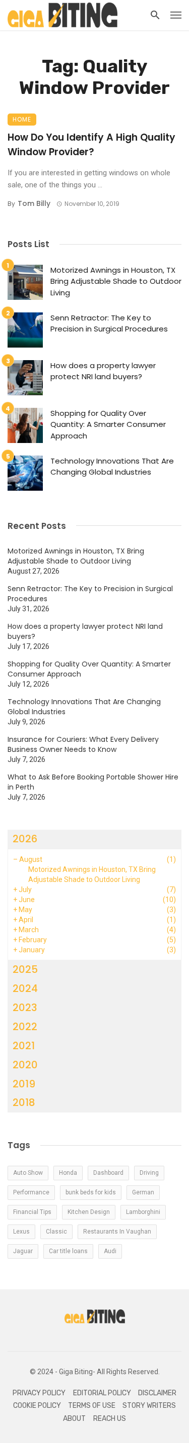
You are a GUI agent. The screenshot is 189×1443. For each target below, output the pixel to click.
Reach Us (109, 1418)
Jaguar (23, 1251)
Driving (149, 1172)
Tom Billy (34, 203)
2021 (24, 1046)
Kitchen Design (89, 1211)
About (74, 1418)
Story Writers (149, 1405)
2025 (25, 969)
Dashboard (108, 1172)
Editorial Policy (102, 1393)
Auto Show (28, 1172)
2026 (25, 839)
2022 (25, 1027)
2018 (24, 1102)
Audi (110, 1251)
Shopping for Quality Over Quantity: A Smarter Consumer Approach (108, 424)
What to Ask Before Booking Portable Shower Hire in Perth (93, 782)
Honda (68, 1172)
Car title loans (68, 1251)
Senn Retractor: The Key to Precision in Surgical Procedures (109, 323)
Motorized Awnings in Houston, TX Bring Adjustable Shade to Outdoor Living (115, 281)
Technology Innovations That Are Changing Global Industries (112, 467)
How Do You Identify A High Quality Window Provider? (91, 145)
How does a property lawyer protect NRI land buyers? (103, 371)
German (143, 1192)
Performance (31, 1192)
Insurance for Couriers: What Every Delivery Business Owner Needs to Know (83, 744)
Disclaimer (157, 1393)
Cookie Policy (37, 1405)
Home (22, 119)
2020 (25, 1065)
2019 (24, 1084)
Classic (56, 1231)
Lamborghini (143, 1211)
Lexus (21, 1231)
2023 (25, 1008)
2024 (25, 988)
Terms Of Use (91, 1405)
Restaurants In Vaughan (117, 1231)
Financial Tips (32, 1211)
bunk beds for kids (91, 1192)
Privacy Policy (39, 1393)
